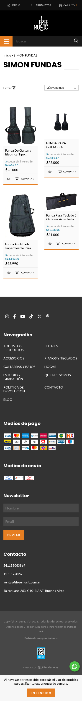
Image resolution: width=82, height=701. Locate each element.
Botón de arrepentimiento (41, 638)
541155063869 (14, 565)
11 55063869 (12, 574)
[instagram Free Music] (7, 316)
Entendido (41, 693)
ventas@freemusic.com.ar (21, 582)
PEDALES (51, 346)
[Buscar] (76, 41)
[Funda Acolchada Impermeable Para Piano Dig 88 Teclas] (9, 273)
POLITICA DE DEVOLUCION (14, 389)
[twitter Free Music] (40, 316)
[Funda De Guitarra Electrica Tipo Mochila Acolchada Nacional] (9, 179)
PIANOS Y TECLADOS (60, 358)
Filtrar (7, 88)
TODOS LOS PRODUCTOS (13, 348)
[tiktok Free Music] (31, 316)
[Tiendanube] (41, 668)
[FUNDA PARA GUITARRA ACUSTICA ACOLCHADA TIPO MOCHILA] (50, 172)
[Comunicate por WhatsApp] (74, 666)
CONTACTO (53, 387)
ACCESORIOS (13, 358)
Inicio (7, 55)
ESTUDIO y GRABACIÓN (13, 377)
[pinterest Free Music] (47, 316)
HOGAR (50, 367)
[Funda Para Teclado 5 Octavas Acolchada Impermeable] (50, 244)
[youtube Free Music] (22, 316)
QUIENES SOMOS (57, 375)
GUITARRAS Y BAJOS (19, 367)
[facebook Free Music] (14, 316)
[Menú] (6, 41)
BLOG (7, 399)
